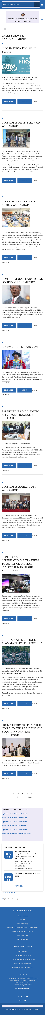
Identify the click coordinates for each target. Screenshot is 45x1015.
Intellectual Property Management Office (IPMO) (22, 927)
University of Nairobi (14, 1009)
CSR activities (22, 951)
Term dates (22, 920)
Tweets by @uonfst (8, 892)
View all (18, 886)
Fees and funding (22, 923)
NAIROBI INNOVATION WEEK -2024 (27, 875)
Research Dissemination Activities (22, 967)
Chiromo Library (22, 939)
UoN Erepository (22, 935)
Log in (24, 101)
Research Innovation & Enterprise (22, 931)
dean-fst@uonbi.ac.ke (25, 985)
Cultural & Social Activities (22, 955)
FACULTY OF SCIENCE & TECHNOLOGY (22, 19)
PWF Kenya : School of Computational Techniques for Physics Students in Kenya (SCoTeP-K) (26, 855)
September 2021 (7, 814)
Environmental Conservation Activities (23, 959)
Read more (10, 102)
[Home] (22, 14)
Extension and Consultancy (22, 963)
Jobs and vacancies (22, 916)
